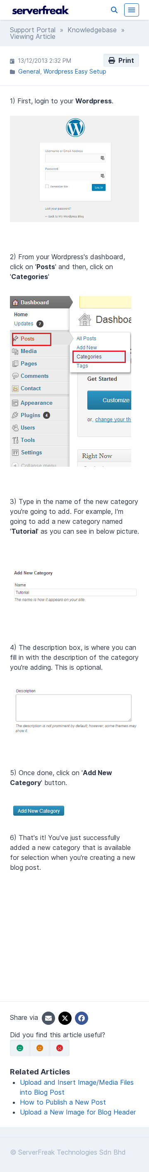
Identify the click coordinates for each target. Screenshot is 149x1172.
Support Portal (32, 30)
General (29, 71)
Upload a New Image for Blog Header (78, 1112)
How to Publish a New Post (63, 1102)
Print (124, 60)
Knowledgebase (92, 30)
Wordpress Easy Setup (74, 71)
